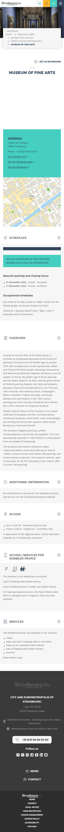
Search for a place (22, 37)
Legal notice (32, 807)
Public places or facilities (26, 41)
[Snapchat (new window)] (46, 754)
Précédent (12, 31)
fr (39, 3)
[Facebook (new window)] (18, 754)
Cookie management (32, 815)
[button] (32, 198)
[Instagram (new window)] (27, 754)
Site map (32, 826)
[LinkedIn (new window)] (41, 754)
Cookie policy (32, 819)
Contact (32, 803)
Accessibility (32, 822)
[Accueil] (11, 3)
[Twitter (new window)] (22, 754)
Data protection (32, 811)
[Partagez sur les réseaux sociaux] (57, 825)
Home (8, 34)
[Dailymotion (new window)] (32, 754)
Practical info (25, 34)
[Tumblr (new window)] (36, 754)
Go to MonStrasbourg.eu (46, 3)
